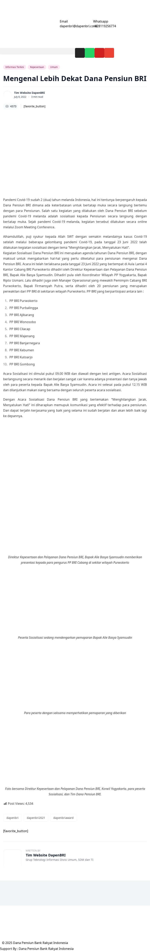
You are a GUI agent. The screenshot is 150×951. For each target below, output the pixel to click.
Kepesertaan (37, 67)
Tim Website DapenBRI (29, 92)
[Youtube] (99, 53)
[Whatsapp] (90, 53)
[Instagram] (80, 53)
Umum (54, 67)
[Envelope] (109, 53)
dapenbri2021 (36, 818)
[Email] (55, 24)
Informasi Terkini (14, 67)
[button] (37, 51)
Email (64, 21)
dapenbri (12, 818)
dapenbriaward (63, 818)
